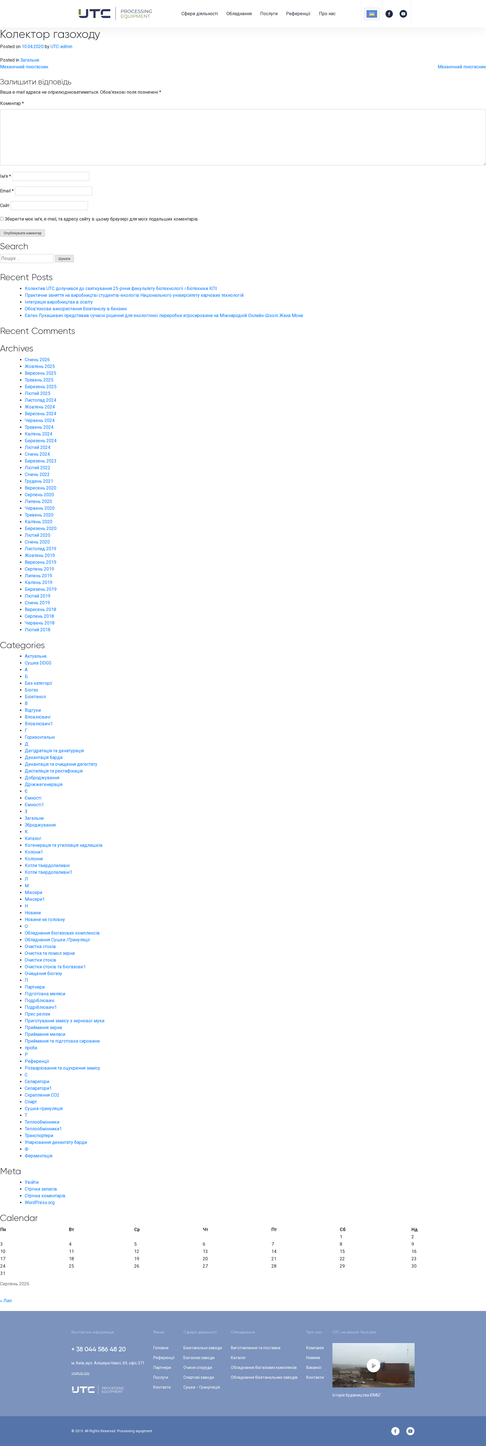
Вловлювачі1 (39, 723)
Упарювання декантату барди (56, 1142)
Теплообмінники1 (43, 1128)
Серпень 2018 (39, 616)
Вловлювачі (37, 717)
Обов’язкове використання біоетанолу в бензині (76, 308)
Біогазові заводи (199, 1357)
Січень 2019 (37, 602)
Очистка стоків (40, 946)
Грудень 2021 (39, 481)
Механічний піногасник (24, 66)
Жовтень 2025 (40, 366)
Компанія (315, 1348)
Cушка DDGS (38, 663)
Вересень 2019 (40, 562)
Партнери (35, 987)
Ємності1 (34, 804)
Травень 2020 (39, 515)
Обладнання (239, 13)
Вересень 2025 (40, 373)
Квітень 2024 (38, 434)
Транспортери (39, 1135)
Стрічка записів (41, 1189)
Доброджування (42, 777)
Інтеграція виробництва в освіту (59, 302)
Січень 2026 (37, 359)
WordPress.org (40, 1202)
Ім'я (5, 176)
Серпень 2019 (39, 569)
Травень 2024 (39, 427)
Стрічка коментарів (45, 1195)
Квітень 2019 (38, 582)
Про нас (327, 13)
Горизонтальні (40, 737)
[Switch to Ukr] (371, 14)
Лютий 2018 (37, 629)
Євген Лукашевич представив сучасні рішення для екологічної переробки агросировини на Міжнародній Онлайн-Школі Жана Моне (164, 315)
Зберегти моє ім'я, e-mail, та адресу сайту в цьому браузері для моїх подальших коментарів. (102, 219)
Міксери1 (35, 899)
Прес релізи (37, 1014)
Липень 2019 (38, 575)
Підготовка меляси (45, 993)
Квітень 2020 (38, 521)
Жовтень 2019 (40, 555)
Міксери (33, 892)
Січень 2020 (37, 542)
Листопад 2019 (40, 548)
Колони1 (34, 852)
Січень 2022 (37, 474)
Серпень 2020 (39, 494)
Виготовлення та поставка (255, 1348)
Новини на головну (45, 919)
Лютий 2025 (37, 393)
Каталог (33, 838)
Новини (33, 912)
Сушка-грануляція (44, 1108)
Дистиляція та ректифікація (54, 771)
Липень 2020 (38, 501)
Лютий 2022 (37, 467)
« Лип (6, 1300)
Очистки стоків (40, 960)
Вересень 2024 (40, 413)
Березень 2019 (41, 589)
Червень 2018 (40, 623)
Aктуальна (35, 656)
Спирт (31, 1101)
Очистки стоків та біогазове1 (55, 966)
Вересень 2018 (40, 609)
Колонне (34, 858)
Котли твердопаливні (47, 865)
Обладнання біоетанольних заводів (264, 1377)
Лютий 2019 (37, 596)
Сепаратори (37, 1081)
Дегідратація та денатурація (54, 750)
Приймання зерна (43, 1027)
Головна (160, 1348)
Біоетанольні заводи (202, 1348)
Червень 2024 (40, 420)
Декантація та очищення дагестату (61, 764)
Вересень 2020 (40, 488)
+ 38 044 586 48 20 (98, 1349)
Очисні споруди (197, 1367)
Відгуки (33, 710)
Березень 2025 (41, 386)
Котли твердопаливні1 (48, 872)
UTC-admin (61, 46)
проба (31, 1047)
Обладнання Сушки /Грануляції (57, 939)
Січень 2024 (37, 454)
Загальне (29, 60)
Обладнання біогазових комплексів (62, 933)
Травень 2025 (39, 380)
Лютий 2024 (37, 447)
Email (7, 191)
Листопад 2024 (40, 400)
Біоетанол (35, 696)
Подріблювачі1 (41, 1007)
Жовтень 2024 (40, 407)
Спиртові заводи (198, 1377)
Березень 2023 (41, 461)
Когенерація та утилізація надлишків (64, 845)
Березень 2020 (41, 528)
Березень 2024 (41, 440)
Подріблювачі (39, 1000)
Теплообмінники (42, 1122)
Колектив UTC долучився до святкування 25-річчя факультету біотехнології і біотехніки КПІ (121, 288)
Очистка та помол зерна (50, 953)
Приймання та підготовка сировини (62, 1041)
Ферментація (38, 1155)
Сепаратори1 (38, 1088)
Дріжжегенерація (43, 784)
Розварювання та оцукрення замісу (62, 1068)
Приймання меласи (45, 1034)
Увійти (32, 1182)
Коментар (12, 103)
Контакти (162, 1387)
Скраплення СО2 (42, 1095)
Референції (298, 13)
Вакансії (313, 1367)
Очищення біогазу (43, 973)
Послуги (269, 13)
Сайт (5, 205)
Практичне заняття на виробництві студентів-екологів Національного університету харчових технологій (134, 295)
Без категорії (38, 683)
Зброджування (40, 825)
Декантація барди (43, 757)
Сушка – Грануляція (201, 1387)
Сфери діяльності (199, 13)
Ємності (33, 798)
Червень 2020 (40, 508)
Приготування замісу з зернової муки (64, 1020)
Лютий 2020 (37, 535)
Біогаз (31, 690)
